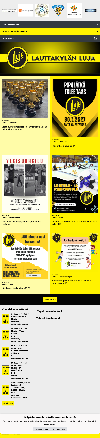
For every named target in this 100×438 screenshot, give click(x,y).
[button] (7, 57)
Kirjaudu (8, 38)
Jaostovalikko (50, 24)
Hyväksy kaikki (41, 429)
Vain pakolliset (58, 429)
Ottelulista (8, 403)
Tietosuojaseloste (11, 433)
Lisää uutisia (50, 299)
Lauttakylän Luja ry (50, 31)
